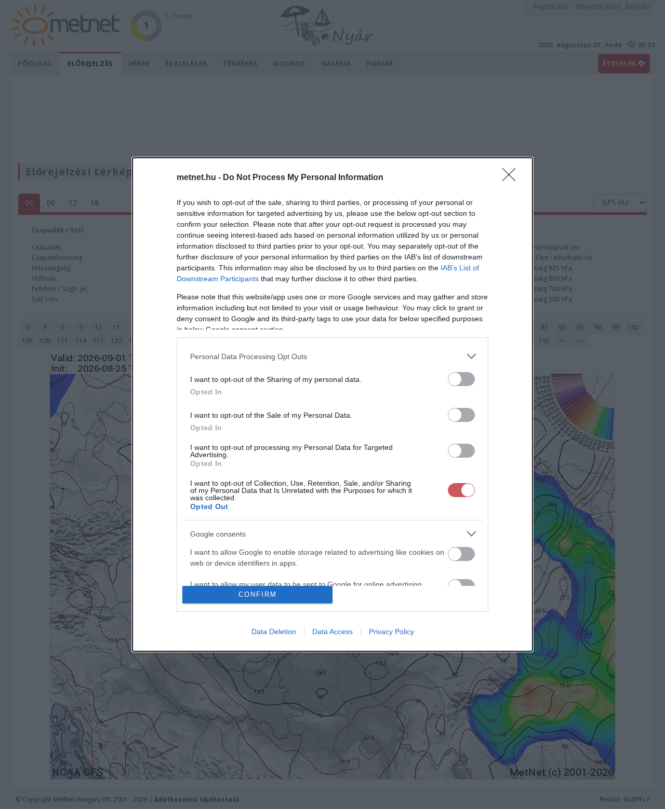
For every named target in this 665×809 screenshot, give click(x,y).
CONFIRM (257, 594)
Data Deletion (273, 631)
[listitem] (332, 356)
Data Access (332, 631)
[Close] (512, 178)
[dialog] (332, 404)
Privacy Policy (391, 631)
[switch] (461, 379)
